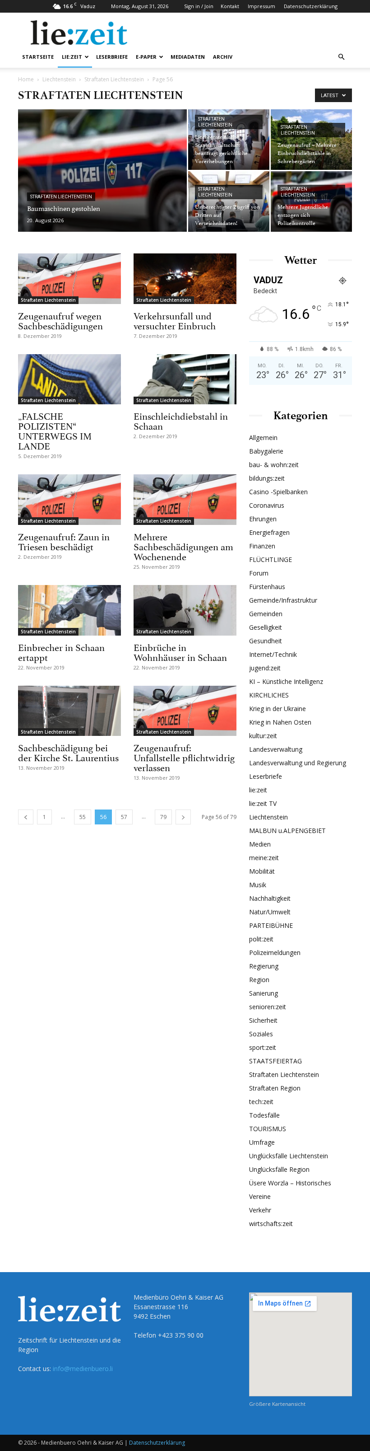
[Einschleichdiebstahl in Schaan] (185, 379)
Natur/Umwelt (270, 912)
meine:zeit (264, 857)
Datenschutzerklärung (311, 6)
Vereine (260, 1196)
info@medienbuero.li (83, 1368)
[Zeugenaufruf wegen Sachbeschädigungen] (69, 278)
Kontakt (230, 6)
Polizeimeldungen (275, 952)
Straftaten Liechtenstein (114, 79)
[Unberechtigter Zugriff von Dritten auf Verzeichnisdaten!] (228, 201)
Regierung (263, 966)
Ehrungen (263, 519)
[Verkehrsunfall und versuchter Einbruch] (185, 278)
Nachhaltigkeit (270, 898)
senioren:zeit (267, 1006)
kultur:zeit (263, 735)
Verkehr (260, 1210)
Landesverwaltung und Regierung (297, 762)
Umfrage (262, 1142)
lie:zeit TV (263, 803)
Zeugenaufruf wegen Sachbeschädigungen (60, 320)
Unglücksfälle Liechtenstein (288, 1155)
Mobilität (262, 871)
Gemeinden (265, 613)
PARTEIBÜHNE (271, 925)
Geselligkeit (265, 627)
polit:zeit (261, 939)
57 (124, 817)
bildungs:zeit (267, 478)
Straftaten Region (275, 1088)
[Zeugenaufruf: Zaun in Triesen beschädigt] (69, 499)
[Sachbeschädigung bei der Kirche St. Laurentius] (69, 711)
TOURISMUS (267, 1128)
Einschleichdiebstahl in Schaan (181, 420)
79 (163, 817)
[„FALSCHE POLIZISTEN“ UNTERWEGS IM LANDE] (69, 379)
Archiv (222, 56)
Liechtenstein (59, 79)
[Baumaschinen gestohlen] (102, 182)
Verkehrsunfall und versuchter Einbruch (175, 320)
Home (26, 79)
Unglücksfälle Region (279, 1169)
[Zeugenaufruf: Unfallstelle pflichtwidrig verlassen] (185, 711)
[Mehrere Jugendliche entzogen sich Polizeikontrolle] (311, 201)
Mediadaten (188, 56)
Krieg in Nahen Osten (280, 722)
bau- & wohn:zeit (274, 464)
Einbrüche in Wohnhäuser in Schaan (180, 651)
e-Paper (146, 56)
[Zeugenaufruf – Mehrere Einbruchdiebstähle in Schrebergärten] (311, 139)
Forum (258, 573)
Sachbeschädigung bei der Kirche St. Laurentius (68, 752)
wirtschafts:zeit (271, 1223)
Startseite (38, 56)
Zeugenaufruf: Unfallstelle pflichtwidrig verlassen (184, 757)
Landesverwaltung (275, 749)
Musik (257, 884)
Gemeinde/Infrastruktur (283, 600)
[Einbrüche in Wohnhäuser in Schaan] (185, 610)
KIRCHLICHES (269, 695)
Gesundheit (265, 641)
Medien (260, 844)
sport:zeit (262, 1047)
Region (259, 979)
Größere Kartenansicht (277, 1403)
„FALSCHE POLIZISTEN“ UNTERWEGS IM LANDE (55, 430)
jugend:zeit (265, 668)
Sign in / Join (198, 6)
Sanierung (263, 993)
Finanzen (262, 546)
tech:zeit (261, 1101)
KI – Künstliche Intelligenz (286, 681)
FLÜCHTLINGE (270, 559)
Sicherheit (263, 1020)
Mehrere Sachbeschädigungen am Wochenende (183, 546)
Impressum (261, 6)
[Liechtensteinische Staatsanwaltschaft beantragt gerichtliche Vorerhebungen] (228, 139)
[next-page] (183, 817)
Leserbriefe (112, 56)
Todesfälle (264, 1115)
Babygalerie (266, 451)
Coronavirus (266, 505)
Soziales (261, 1034)
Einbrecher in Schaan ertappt (61, 651)
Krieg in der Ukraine (277, 708)
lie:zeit (72, 56)
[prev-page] (25, 817)
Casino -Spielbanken (278, 491)
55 (82, 817)
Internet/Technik (273, 654)
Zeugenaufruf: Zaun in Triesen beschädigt (64, 541)
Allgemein (263, 437)
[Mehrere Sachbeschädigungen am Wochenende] (185, 499)
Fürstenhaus (267, 586)
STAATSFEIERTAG (275, 1061)
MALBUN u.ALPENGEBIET (287, 830)
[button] (341, 57)
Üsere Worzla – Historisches (290, 1183)
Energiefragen (269, 532)
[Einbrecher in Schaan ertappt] (69, 610)
